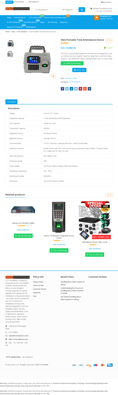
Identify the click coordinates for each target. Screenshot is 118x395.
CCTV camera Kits (36, 16)
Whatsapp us (31, 27)
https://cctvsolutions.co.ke (18, 339)
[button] (55, 78)
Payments (37, 292)
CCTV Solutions (75, 82)
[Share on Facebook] (62, 88)
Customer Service (39, 289)
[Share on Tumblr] (89, 88)
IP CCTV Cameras (14, 21)
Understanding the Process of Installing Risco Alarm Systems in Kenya (72, 290)
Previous (21, 59)
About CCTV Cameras (16, 26)
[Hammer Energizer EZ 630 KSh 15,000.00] (107, 40)
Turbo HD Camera (31, 21)
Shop (42, 22)
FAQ (34, 296)
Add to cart (81, 70)
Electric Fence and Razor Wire (56, 16)
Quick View (24, 223)
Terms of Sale (38, 285)
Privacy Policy (38, 282)
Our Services (52, 22)
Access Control (19, 17)
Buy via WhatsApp (24, 236)
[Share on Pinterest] (80, 88)
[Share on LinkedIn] (71, 88)
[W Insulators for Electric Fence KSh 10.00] (111, 40)
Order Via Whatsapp (73, 63)
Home (9, 17)
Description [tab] (11, 102)
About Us (63, 22)
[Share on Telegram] (76, 88)
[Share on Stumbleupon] (85, 88)
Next (53, 59)
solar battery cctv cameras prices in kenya (36, 2)
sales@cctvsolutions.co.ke (18, 336)
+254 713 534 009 (41, 365)
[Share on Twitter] (67, 88)
